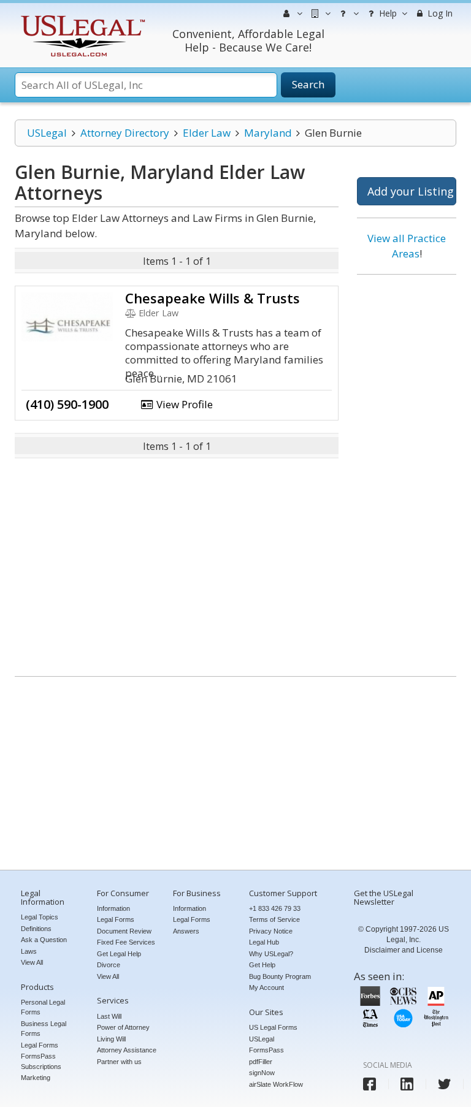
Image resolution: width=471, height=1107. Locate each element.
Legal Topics (39, 917)
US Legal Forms (273, 1027)
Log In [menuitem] (439, 13)
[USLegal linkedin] (406, 1084)
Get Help (262, 964)
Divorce (108, 964)
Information (113, 908)
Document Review (124, 931)
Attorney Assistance (126, 1050)
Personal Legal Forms (43, 1007)
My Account (266, 987)
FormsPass (266, 1050)
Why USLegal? (271, 953)
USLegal (47, 133)
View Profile (183, 404)
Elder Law (207, 133)
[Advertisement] (406, 471)
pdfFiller (260, 1061)
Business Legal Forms (43, 1029)
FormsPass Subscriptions (41, 1061)
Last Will (109, 1016)
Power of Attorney (123, 1027)
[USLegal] (81, 17)
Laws (29, 951)
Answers (186, 931)
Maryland (268, 133)
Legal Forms (39, 1045)
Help (387, 13)
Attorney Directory (124, 133)
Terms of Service (274, 919)
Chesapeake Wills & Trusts (212, 298)
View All (32, 962)
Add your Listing (410, 191)
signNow (262, 1072)
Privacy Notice (271, 931)
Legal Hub (264, 942)
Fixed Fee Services (126, 942)
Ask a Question (44, 939)
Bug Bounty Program (280, 976)
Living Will (111, 1039)
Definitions (36, 928)
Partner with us (119, 1061)
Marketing (35, 1077)
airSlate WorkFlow (276, 1084)
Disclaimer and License (403, 950)
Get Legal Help (119, 953)
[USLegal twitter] (444, 1084)
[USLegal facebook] (369, 1084)
